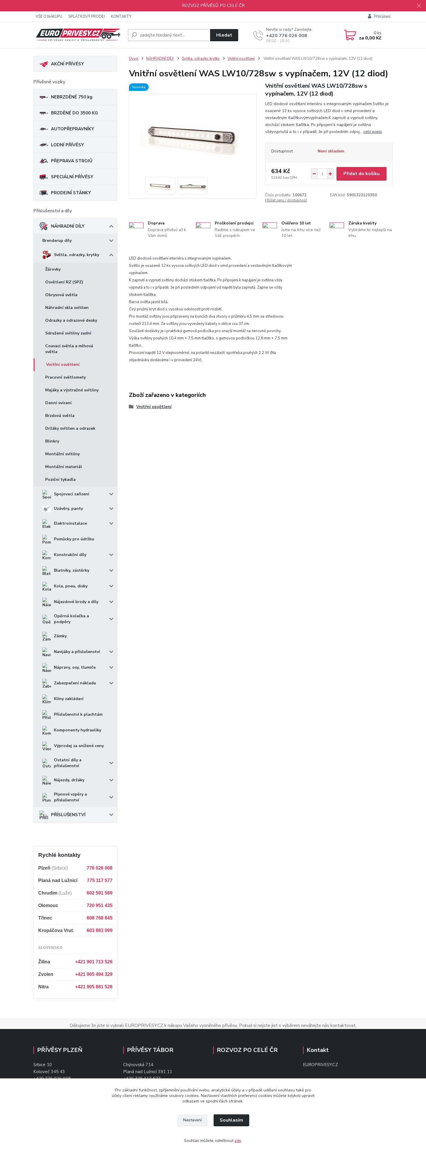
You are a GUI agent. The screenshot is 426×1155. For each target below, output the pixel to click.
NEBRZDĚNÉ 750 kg (71, 97)
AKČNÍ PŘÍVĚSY (67, 64)
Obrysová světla (61, 295)
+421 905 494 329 (93, 974)
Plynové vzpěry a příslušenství (70, 797)
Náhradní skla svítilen (67, 307)
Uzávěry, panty (68, 508)
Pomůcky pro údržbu (74, 539)
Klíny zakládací (68, 698)
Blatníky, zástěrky (71, 570)
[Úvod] (78, 35)
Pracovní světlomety (65, 377)
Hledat (224, 35)
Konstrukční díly (70, 554)
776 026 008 (99, 868)
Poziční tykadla (60, 479)
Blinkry (52, 441)
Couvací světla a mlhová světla (69, 349)
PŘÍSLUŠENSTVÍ (68, 815)
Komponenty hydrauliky (77, 730)
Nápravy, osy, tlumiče (75, 667)
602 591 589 (99, 892)
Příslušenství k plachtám (78, 714)
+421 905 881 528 (93, 986)
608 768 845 (99, 917)
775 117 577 (99, 880)
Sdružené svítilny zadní (68, 333)
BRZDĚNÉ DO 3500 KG (74, 113)
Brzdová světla (59, 415)
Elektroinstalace (70, 523)
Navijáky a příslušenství (77, 651)
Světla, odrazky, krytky (76, 255)
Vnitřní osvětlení (62, 364)
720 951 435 (99, 905)
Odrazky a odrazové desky (71, 320)
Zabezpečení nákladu (75, 683)
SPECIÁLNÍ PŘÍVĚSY (72, 177)
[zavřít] (418, 6)
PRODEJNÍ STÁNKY (71, 193)
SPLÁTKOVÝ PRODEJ (86, 16)
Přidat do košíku (361, 173)
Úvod (133, 58)
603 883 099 (99, 930)
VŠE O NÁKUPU (49, 16)
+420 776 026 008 (286, 36)
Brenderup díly (57, 240)
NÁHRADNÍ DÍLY (68, 226)
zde (237, 1140)
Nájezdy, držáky (69, 780)
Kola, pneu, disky (71, 586)
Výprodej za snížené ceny (79, 746)
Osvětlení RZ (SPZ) (64, 282)
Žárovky (53, 269)
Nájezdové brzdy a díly (76, 602)
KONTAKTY (121, 16)
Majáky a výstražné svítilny (72, 390)
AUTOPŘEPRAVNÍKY (72, 129)
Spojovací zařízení (71, 494)
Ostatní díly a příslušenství (67, 763)
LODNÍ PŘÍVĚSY (67, 145)
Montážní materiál (63, 466)
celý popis (372, 131)
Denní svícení (58, 403)
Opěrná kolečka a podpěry (71, 619)
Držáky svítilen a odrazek (70, 428)
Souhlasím (231, 1120)
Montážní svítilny (62, 454)
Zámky (60, 636)
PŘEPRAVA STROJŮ (71, 161)
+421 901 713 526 (93, 961)
